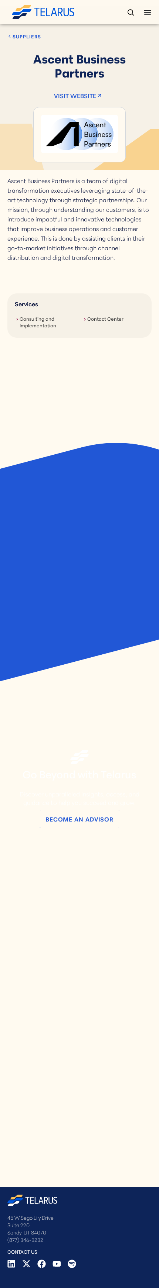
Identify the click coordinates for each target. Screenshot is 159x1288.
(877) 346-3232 (25, 1239)
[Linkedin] (11, 1264)
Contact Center (105, 318)
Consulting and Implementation (38, 321)
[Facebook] (41, 1264)
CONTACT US (22, 1251)
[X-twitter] (26, 1264)
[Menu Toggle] (147, 12)
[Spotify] (72, 1264)
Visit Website (75, 95)
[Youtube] (57, 1264)
